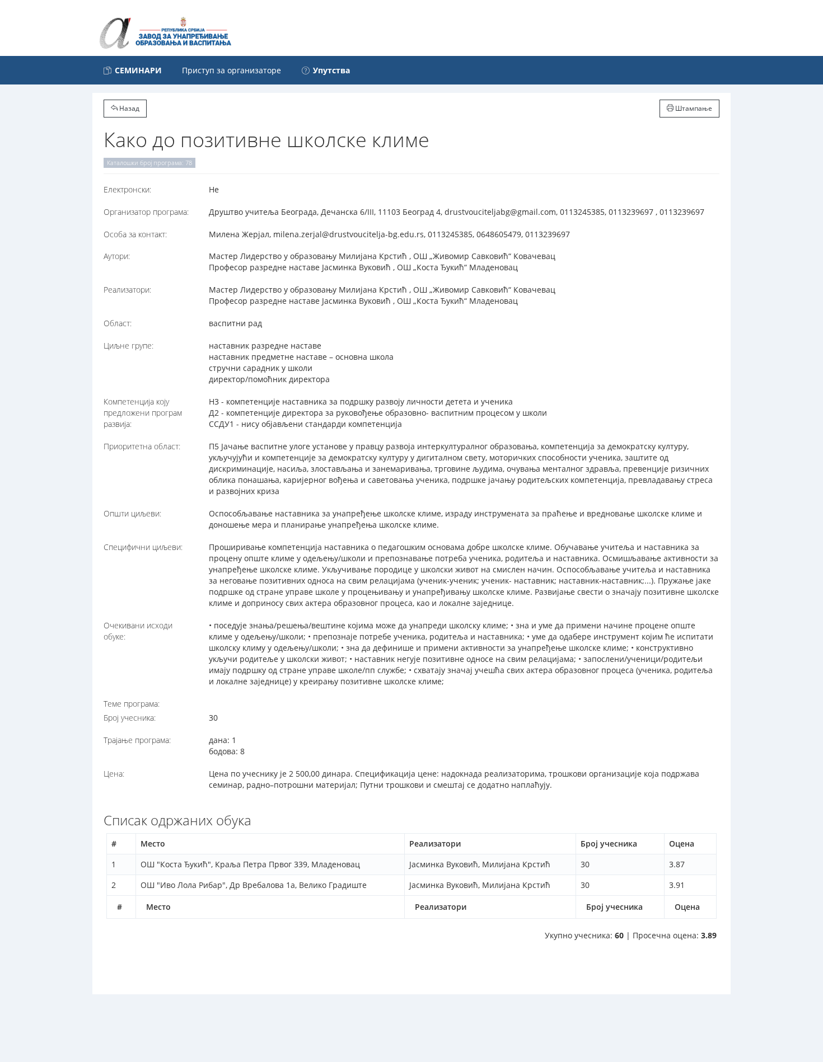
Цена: (114, 773)
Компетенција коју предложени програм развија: (143, 412)
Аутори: (117, 256)
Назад (128, 108)
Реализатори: (127, 289)
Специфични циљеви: (143, 547)
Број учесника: (130, 717)
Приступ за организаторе (231, 70)
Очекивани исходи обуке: (138, 631)
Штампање (693, 108)
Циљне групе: (128, 345)
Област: (118, 323)
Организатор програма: (146, 211)
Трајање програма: (137, 740)
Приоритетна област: (142, 446)
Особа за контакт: (135, 234)
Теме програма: (132, 703)
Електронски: (127, 189)
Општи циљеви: (132, 513)
